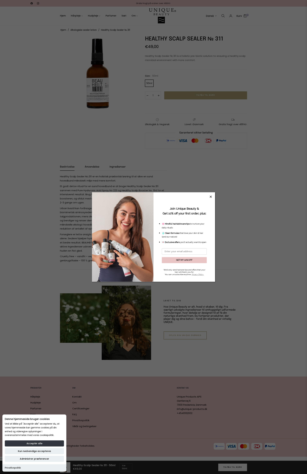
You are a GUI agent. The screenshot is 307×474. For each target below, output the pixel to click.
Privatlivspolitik (13, 467)
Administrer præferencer (34, 458)
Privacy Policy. (198, 274)
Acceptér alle (34, 443)
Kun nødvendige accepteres (34, 451)
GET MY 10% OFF (184, 260)
